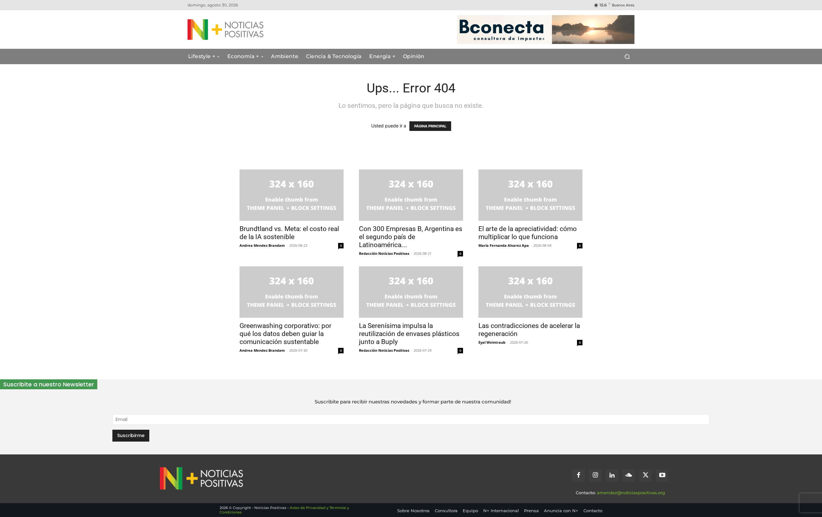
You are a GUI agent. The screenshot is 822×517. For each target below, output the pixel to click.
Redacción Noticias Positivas (384, 253)
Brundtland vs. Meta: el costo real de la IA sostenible (289, 233)
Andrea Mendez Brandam (262, 245)
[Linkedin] (612, 476)
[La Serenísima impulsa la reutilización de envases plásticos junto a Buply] (411, 292)
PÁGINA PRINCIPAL (430, 126)
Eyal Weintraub (491, 342)
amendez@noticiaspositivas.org (631, 492)
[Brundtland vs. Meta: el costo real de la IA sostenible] (292, 195)
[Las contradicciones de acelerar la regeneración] (530, 292)
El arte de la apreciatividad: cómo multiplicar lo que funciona (527, 233)
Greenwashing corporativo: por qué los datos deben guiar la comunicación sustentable (285, 334)
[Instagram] (595, 476)
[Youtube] (662, 476)
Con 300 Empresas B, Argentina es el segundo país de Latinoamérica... (410, 237)
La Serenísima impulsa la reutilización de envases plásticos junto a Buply (409, 334)
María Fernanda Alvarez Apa (503, 245)
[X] (645, 476)
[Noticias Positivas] (249, 29)
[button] (626, 56)
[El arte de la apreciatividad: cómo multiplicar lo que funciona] (530, 195)
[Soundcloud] (629, 476)
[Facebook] (579, 476)
